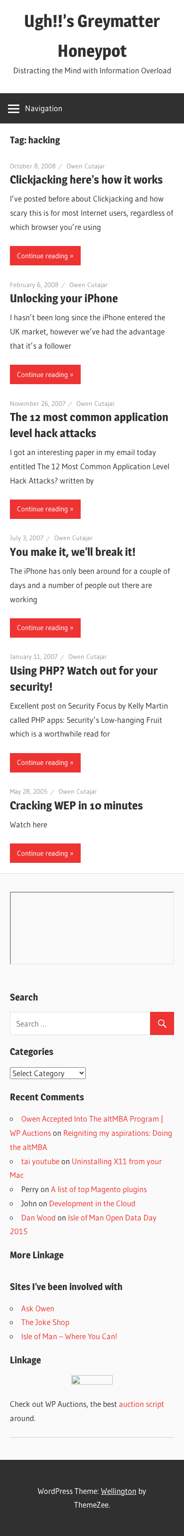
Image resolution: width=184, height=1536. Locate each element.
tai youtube (40, 1161)
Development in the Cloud (92, 1203)
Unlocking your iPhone (64, 298)
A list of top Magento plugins (99, 1189)
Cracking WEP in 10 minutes (76, 805)
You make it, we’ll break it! (72, 552)
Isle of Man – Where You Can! (69, 1336)
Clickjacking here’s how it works (86, 179)
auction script (141, 1404)
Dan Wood (38, 1217)
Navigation (43, 108)
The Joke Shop (45, 1322)
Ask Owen (37, 1308)
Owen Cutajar (86, 166)
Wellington (118, 1491)
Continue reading (42, 255)
